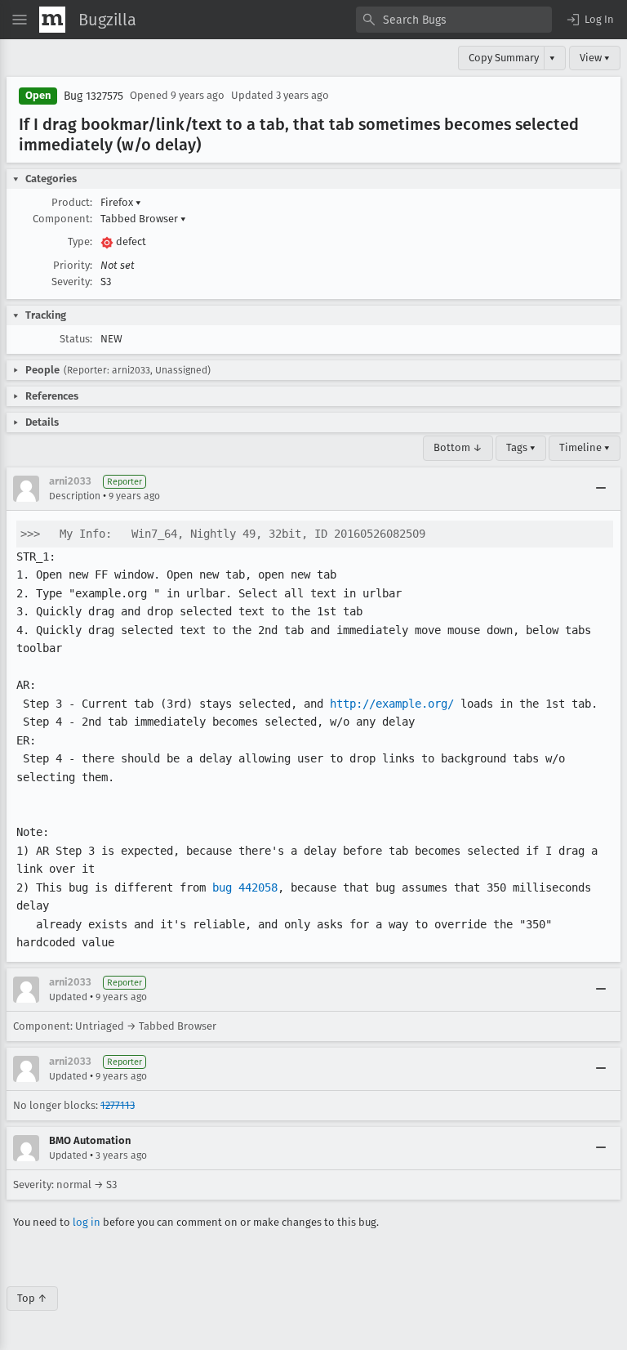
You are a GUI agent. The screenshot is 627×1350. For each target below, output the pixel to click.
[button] (589, 20)
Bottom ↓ (458, 447)
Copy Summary (504, 57)
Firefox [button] (120, 202)
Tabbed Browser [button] (143, 218)
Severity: (71, 281)
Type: (80, 241)
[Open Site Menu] (20, 20)
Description (74, 496)
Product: (71, 202)
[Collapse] (601, 489)
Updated (68, 997)
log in (86, 1222)
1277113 (117, 1105)
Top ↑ (32, 1298)
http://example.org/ (392, 703)
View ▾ (595, 57)
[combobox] (454, 20)
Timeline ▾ (584, 447)
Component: (62, 218)
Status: (76, 339)
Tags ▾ (521, 447)
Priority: (72, 265)
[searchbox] (454, 20)
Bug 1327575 (93, 96)
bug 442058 (245, 887)
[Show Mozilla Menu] (52, 20)
